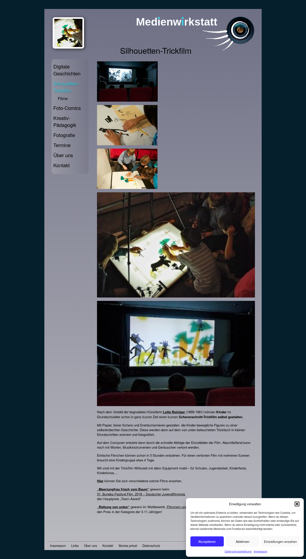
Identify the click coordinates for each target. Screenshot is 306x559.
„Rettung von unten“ (113, 506)
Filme (63, 98)
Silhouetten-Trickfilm (66, 87)
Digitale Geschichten (66, 70)
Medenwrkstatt (176, 22)
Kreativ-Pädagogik (64, 121)
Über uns (63, 155)
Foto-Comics (67, 107)
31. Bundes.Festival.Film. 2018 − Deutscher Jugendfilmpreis (141, 494)
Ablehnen (242, 541)
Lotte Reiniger (174, 411)
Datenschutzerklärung (238, 551)
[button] (297, 504)
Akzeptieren (207, 541)
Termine (62, 144)
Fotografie (64, 134)
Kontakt (61, 165)
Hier (100, 480)
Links (75, 545)
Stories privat (128, 545)
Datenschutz (151, 545)
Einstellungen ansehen (280, 541)
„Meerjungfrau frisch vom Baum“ (123, 489)
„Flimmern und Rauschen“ (185, 506)
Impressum (260, 551)
